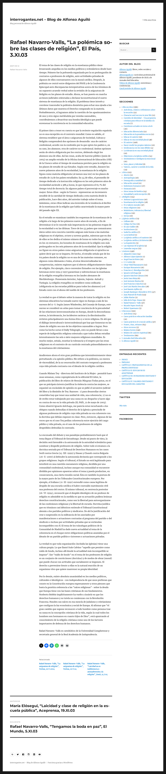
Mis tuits (123, 406)
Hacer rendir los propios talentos (137, 145)
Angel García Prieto (132, 259)
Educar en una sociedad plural (136, 140)
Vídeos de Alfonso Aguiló (129, 83)
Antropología (129, 178)
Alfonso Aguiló (125, 69)
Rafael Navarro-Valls (18, 69)
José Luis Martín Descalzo (134, 286)
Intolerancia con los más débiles (137, 148)
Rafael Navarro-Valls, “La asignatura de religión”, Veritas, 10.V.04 (73, 666)
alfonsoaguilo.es (126, 75)
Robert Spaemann (131, 308)
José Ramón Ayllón (131, 289)
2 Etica (124, 172)
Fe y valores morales (132, 205)
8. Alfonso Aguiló (129, 341)
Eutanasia (128, 189)
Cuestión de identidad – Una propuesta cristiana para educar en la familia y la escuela (140, 121)
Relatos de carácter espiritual (135, 333)
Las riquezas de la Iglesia (134, 246)
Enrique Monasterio (132, 267)
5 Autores (126, 251)
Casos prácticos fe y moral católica (138, 322)
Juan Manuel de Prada (132, 295)
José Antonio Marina (132, 281)
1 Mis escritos (149, 20)
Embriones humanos (132, 186)
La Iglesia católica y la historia (136, 240)
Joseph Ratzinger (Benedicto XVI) (137, 292)
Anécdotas (128, 314)
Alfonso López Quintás (133, 257)
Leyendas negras (131, 248)
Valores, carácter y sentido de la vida (138, 167)
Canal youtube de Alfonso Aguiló (132, 88)
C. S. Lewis (128, 262)
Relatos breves (130, 330)
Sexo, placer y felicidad (133, 164)
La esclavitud (129, 235)
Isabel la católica (130, 232)
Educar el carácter (131, 137)
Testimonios (129, 335)
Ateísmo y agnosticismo (134, 199)
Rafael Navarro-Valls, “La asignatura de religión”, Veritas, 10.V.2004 (49, 666)
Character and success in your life (137, 115)
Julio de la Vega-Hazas (133, 300)
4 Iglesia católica (128, 219)
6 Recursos (126, 311)
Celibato (127, 221)
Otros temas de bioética (133, 191)
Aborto (126, 175)
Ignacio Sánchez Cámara (134, 276)
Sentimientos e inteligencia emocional (139, 159)
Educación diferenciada (133, 132)
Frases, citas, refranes (133, 325)
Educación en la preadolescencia (137, 134)
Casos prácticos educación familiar (138, 316)
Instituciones (129, 229)
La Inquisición (130, 243)
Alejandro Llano (130, 254)
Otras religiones (130, 208)
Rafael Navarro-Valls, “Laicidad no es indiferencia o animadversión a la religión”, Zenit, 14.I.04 (97, 669)
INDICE (125, 360)
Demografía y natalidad (133, 180)
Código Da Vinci (130, 224)
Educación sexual (131, 183)
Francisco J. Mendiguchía (134, 270)
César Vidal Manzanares (133, 265)
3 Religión (126, 197)
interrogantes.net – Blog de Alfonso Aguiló (50, 19)
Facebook (126, 419)
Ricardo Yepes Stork (132, 306)
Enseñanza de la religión (134, 202)
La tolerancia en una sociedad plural (138, 151)
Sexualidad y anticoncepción (135, 194)
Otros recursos (130, 327)
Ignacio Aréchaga (131, 273)
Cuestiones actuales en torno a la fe (138, 126)
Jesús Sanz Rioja (130, 278)
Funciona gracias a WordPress (60, 763)
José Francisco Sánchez (133, 284)
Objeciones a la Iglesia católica (136, 156)
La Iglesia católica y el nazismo (136, 238)
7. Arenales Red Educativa (132, 338)
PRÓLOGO (126, 362)
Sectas (126, 216)
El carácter (128, 142)
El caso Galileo (130, 227)
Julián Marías (129, 297)
